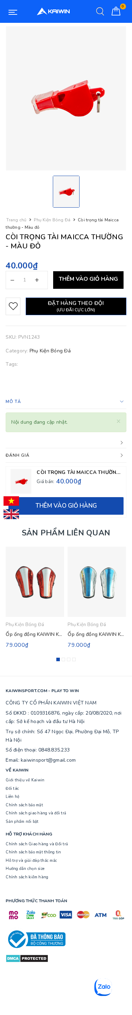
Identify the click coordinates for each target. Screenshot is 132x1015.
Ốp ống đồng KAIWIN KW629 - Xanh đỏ (51, 634)
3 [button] (68, 659)
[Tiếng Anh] (11, 514)
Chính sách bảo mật (24, 805)
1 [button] (58, 659)
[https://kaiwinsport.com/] (53, 11)
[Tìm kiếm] (100, 11)
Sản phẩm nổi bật (22, 821)
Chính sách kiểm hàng (27, 877)
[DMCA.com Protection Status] (27, 958)
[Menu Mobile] (13, 11)
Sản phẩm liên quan (66, 533)
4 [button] (74, 659)
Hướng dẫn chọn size (25, 868)
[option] (66, 98)
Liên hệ (12, 796)
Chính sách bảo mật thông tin (33, 852)
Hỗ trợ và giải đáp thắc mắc (31, 860)
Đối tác (12, 788)
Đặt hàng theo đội (76, 306)
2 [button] (63, 659)
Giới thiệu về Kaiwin (25, 780)
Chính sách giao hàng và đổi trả (36, 813)
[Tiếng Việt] (11, 501)
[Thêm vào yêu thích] (13, 306)
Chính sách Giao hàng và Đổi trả (37, 844)
